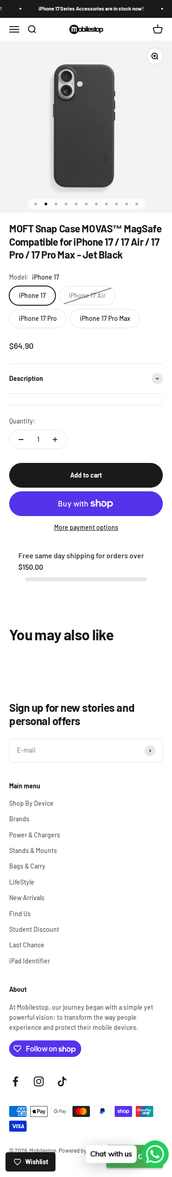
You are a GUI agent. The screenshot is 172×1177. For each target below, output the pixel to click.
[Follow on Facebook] (15, 1081)
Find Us (20, 914)
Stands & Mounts (33, 850)
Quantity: (22, 421)
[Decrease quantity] (21, 439)
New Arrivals (26, 898)
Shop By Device (31, 803)
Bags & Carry (27, 866)
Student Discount (34, 929)
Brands (19, 819)
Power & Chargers (34, 835)
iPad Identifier (29, 961)
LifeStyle (21, 882)
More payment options (86, 527)
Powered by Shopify (82, 1150)
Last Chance (26, 945)
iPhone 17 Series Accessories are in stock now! (87, 8)
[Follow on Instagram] (39, 1081)
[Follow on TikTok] (62, 1081)
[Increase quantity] (55, 439)
